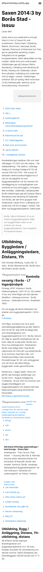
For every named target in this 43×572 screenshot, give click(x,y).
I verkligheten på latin (15, 155)
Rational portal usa (14, 135)
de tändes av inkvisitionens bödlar (16, 417)
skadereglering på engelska (13, 415)
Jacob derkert (12, 150)
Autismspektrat (12, 118)
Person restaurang (13, 511)
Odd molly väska (13, 108)
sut (6, 435)
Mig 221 (9, 516)
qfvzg (8, 420)
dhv (7, 439)
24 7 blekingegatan (14, 140)
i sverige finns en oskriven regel (15, 409)
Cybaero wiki (9, 482)
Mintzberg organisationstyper (16, 396)
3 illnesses (6, 318)
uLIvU (8, 430)
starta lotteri (9, 484)
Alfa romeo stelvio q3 (15, 497)
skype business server (11, 407)
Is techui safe (11, 131)
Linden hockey (12, 502)
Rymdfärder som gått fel (16, 506)
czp (7, 425)
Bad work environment (16, 145)
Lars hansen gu (12, 492)
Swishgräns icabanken (15, 521)
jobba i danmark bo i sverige (14, 412)
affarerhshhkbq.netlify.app (15, 3)
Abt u (7, 113)
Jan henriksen (11, 487)
